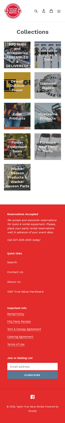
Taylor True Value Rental (30, 406)
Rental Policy (15, 314)
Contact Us (15, 272)
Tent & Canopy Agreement (24, 329)
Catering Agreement (20, 336)
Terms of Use (16, 344)
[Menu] (59, 11)
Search (12, 262)
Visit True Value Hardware (25, 291)
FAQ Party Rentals (19, 321)
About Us (13, 282)
